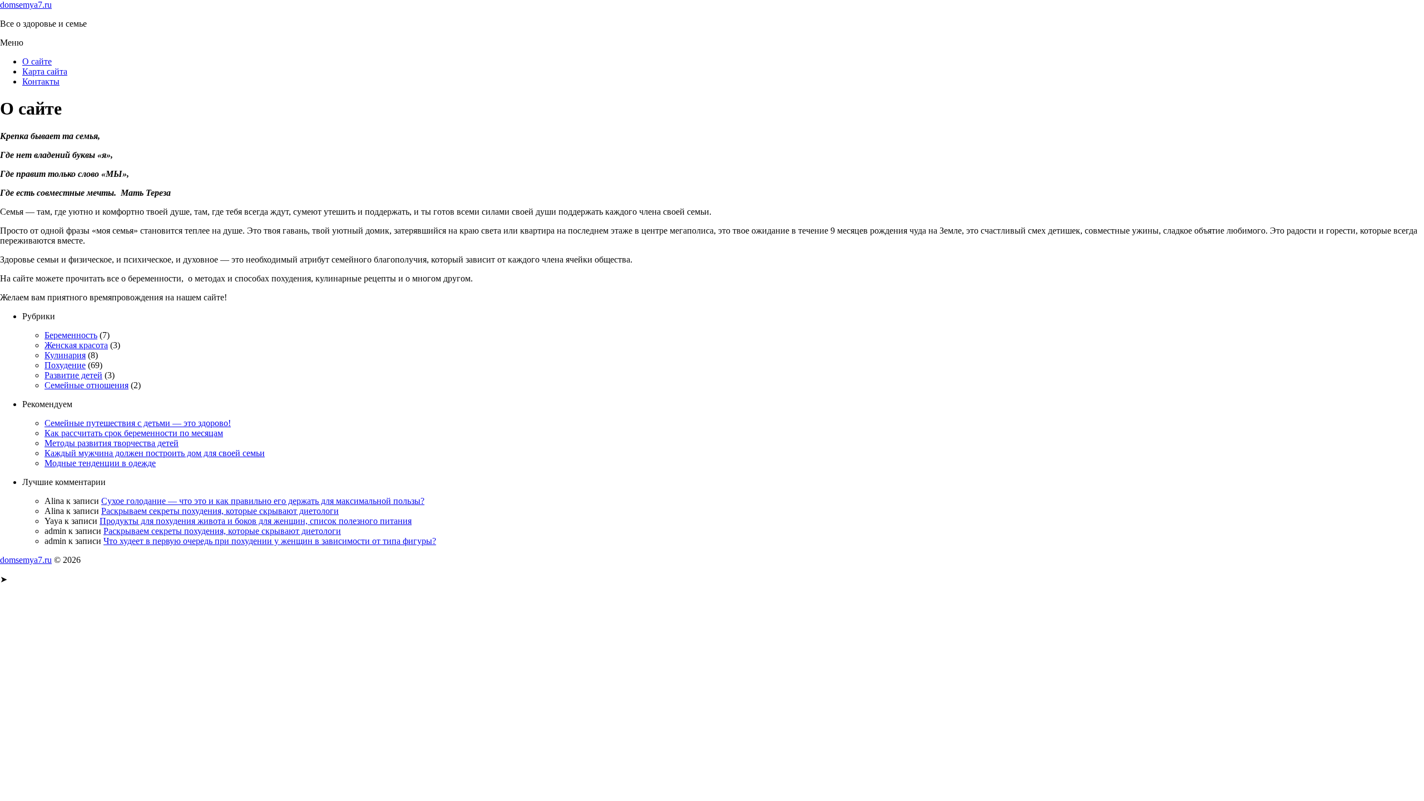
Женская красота (76, 345)
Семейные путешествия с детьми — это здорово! (137, 423)
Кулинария (65, 355)
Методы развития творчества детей (111, 443)
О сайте (37, 61)
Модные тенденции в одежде (100, 463)
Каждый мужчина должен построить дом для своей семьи (154, 453)
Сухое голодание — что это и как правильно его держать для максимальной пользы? (262, 501)
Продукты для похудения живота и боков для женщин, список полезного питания (256, 521)
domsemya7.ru (26, 4)
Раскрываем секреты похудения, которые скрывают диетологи (220, 511)
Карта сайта (44, 71)
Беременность (70, 335)
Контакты (41, 81)
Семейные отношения (86, 385)
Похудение (65, 365)
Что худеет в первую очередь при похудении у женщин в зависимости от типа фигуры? (269, 541)
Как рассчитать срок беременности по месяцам (133, 433)
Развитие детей (73, 375)
